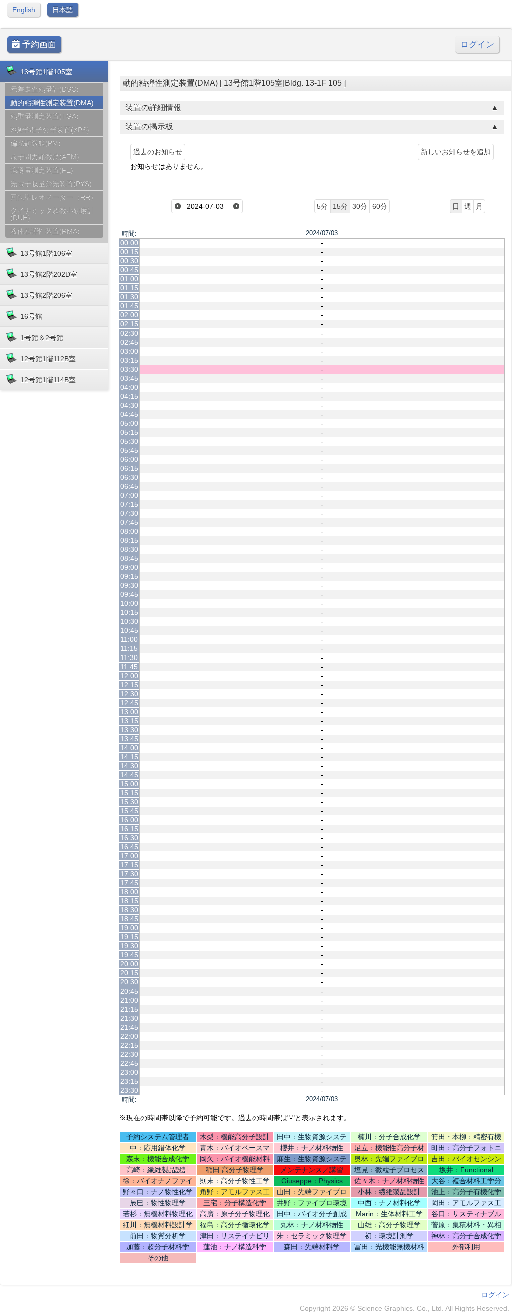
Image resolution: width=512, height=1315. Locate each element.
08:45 (129, 558)
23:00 (129, 1072)
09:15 (129, 576)
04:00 (129, 387)
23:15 (129, 1081)
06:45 (129, 486)
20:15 (129, 973)
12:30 (129, 694)
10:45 (129, 630)
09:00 (129, 567)
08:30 (129, 549)
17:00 (129, 856)
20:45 (129, 991)
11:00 (129, 639)
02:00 (129, 315)
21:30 (129, 1018)
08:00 (129, 531)
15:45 (129, 811)
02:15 (129, 324)
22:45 (129, 1063)
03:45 (129, 378)
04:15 (129, 396)
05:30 (129, 441)
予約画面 (38, 44)
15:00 (129, 784)
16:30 (129, 838)
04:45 (129, 414)
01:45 (129, 306)
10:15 (129, 612)
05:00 (129, 423)
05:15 (129, 432)
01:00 (129, 279)
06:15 (129, 468)
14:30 (129, 766)
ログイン (477, 44)
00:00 (129, 243)
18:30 (129, 910)
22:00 (129, 1036)
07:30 (129, 513)
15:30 (129, 802)
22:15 (129, 1045)
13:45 (129, 739)
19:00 (129, 928)
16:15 (129, 829)
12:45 (129, 703)
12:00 (129, 676)
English (24, 10)
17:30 (129, 874)
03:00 (129, 351)
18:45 (129, 919)
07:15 (129, 504)
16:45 (129, 847)
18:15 (129, 901)
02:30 (129, 333)
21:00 (129, 1000)
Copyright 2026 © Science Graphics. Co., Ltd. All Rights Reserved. (405, 1308)
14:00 (129, 748)
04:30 (129, 405)
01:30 (129, 297)
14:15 (129, 757)
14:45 (129, 775)
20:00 (129, 964)
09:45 (129, 594)
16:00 (129, 820)
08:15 (129, 540)
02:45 (129, 342)
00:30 (129, 261)
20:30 (129, 982)
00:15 (129, 252)
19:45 (129, 955)
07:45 (129, 522)
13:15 (129, 721)
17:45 (129, 883)
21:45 (129, 1027)
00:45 (129, 270)
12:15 (129, 685)
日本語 (63, 10)
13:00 (129, 712)
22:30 (129, 1054)
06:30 (129, 477)
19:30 (129, 946)
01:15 (129, 288)
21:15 (129, 1009)
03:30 (129, 369)
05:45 (129, 450)
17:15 (129, 865)
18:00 (129, 892)
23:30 (129, 1090)
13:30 (129, 730)
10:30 (129, 621)
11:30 (129, 657)
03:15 (129, 360)
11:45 (129, 667)
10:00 (129, 603)
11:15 (129, 648)
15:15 (129, 793)
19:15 (129, 937)
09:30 (129, 585)
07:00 (129, 495)
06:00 (129, 459)
